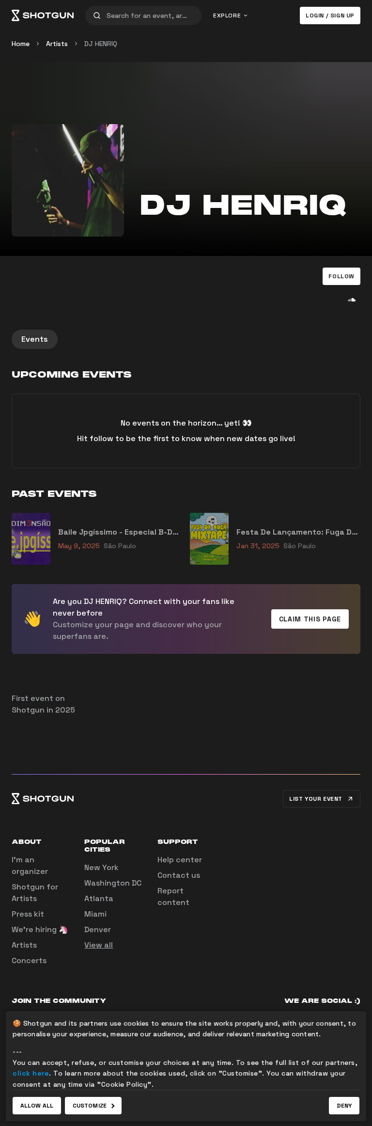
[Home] (43, 15)
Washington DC (112, 883)
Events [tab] (34, 339)
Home (21, 43)
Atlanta (98, 898)
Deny (344, 1106)
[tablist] (186, 339)
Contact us (178, 875)
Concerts (29, 960)
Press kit (28, 914)
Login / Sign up (330, 15)
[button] (341, 276)
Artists (57, 43)
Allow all (36, 1106)
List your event (315, 799)
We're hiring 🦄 (40, 929)
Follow (341, 276)
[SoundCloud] (351, 299)
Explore (227, 15)
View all (98, 945)
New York (101, 867)
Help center (179, 860)
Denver (97, 929)
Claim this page (310, 619)
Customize (90, 1106)
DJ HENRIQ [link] (100, 43)
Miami (95, 914)
